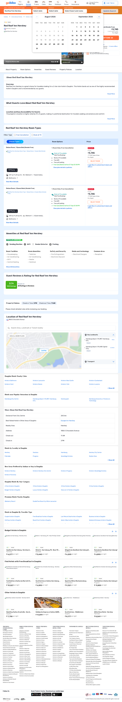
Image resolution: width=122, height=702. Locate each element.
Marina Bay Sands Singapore (108, 652)
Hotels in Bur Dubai (24, 658)
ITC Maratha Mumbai (75, 670)
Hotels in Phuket (24, 650)
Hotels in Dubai (57, 630)
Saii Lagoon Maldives (92, 653)
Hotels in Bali (56, 651)
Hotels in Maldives (58, 647)
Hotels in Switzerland (9, 655)
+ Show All (111, 388)
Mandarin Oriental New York (94, 637)
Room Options (25, 69)
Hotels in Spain (7, 659)
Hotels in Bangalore (41, 636)
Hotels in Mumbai (41, 634)
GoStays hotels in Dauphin (13, 520)
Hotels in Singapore (25, 654)
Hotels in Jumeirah (24, 641)
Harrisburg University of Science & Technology (99, 400)
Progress (35, 456)
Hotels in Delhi (40, 632)
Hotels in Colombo (58, 645)
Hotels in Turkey (7, 657)
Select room (95, 161)
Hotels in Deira (23, 643)
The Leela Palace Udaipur (76, 649)
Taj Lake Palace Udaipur (76, 660)
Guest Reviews (50, 69)
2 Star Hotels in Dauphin (12, 486)
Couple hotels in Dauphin (12, 516)
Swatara (35, 452)
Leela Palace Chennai (75, 644)
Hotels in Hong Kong (58, 653)
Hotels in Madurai (41, 653)
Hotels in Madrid (24, 639)
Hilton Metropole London (93, 684)
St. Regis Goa (73, 647)
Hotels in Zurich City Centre (25, 671)
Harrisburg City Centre (11, 399)
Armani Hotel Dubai (91, 652)
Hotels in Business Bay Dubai (26, 646)
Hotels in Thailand (8, 653)
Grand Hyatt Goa (74, 636)
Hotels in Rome (57, 649)
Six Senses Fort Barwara (76, 632)
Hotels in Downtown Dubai (26, 674)
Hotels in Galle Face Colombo (11, 672)
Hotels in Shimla (40, 660)
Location (78, 69)
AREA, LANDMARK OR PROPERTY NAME (14, 8)
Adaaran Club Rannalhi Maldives (92, 631)
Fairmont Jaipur (74, 630)
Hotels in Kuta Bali (8, 666)
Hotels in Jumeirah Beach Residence (10, 674)
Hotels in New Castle (67, 380)
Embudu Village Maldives (93, 666)
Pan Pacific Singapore (92, 657)
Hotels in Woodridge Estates (97, 471)
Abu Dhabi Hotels (8, 636)
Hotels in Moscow (58, 657)
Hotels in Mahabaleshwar (43, 659)
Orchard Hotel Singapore (93, 668)
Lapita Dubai (106, 664)
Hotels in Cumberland (95, 380)
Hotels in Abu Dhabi (24, 660)
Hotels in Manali (40, 662)
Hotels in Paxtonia (10, 475)
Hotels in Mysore (41, 647)
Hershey (7, 452)
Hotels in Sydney (8, 677)
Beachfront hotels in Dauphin (42, 520)
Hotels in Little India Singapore (25, 668)
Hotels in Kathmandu (59, 634)
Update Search (109, 11)
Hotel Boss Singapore (92, 655)
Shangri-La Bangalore (75, 642)
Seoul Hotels (6, 644)
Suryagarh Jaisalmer (75, 664)
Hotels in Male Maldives (9, 649)
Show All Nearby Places (17, 336)
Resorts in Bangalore (42, 666)
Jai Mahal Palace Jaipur (76, 640)
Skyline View (93, 456)
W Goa (70, 634)
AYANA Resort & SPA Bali (109, 662)
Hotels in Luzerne (94, 384)
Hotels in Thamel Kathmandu (24, 631)
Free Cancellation (22, 135)
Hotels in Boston (7, 670)
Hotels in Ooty (40, 657)
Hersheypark (65, 399)
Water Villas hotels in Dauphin (70, 520)
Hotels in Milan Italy (25, 634)
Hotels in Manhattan (9, 668)
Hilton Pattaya (90, 677)
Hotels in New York (24, 656)
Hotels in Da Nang (24, 638)
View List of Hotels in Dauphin (70, 490)
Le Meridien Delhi (74, 655)
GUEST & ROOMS (68, 8)
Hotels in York (65, 384)
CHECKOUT (51, 8)
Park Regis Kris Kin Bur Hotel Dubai (109, 648)
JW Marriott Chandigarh (76, 651)
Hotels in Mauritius (8, 660)
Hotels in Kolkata (41, 655)
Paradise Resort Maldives (110, 660)
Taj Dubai (88, 641)
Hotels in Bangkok (58, 632)
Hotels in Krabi (23, 665)
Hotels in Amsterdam (59, 644)
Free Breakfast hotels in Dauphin (43, 516)
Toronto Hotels (7, 634)
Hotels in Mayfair (24, 648)
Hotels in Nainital (41, 664)
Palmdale (7, 456)
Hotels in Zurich (57, 659)
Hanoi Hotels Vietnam (9, 647)
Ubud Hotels (6, 642)
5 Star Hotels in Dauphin (96, 486)
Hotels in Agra (40, 642)
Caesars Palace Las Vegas (93, 659)
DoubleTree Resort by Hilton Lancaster (45, 501)
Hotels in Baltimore (10, 380)
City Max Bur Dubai (108, 656)
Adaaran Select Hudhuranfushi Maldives (93, 645)
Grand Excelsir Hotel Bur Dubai (110, 643)
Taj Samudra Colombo (92, 675)
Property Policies (66, 69)
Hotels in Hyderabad (42, 638)
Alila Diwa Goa (73, 668)
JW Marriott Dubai (91, 650)
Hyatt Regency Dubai (109, 658)
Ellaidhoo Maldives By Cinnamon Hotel (109, 640)
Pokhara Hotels (7, 640)
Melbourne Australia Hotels (11, 645)
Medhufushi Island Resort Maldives (110, 633)
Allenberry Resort (10, 501)
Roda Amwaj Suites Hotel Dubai (93, 634)
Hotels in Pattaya (24, 652)
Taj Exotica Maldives (108, 646)
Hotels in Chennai (41, 651)
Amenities (37, 69)
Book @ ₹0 (37, 135)
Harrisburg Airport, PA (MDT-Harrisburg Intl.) (44, 400)
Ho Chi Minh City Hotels (9, 638)
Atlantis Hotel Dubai (92, 643)
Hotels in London (57, 642)
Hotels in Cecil (9, 384)
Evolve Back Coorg (74, 657)
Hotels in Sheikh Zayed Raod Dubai (9, 679)
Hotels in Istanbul (24, 661)
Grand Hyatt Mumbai (75, 662)
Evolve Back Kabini (74, 679)
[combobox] (17, 10)
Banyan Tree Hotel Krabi (109, 630)
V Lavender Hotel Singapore (110, 636)
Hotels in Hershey (10, 471)
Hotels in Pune (40, 640)
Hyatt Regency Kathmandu (94, 679)
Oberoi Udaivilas (74, 672)
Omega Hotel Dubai (91, 639)
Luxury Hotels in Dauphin (40, 490)
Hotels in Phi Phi (24, 636)
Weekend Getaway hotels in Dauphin (100, 520)
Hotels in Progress (66, 471)
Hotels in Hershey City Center (42, 471)
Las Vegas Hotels (8, 630)
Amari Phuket (90, 648)
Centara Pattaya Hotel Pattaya (92, 664)
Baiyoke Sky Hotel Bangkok (93, 661)
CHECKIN (35, 8)
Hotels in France (7, 662)
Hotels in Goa (40, 630)
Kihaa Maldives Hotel (109, 654)
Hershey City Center (95, 452)
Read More (111, 94)
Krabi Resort (89, 681)
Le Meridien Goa (73, 666)
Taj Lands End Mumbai (75, 659)
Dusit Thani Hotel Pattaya (76, 677)
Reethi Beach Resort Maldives (92, 671)
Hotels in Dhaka (57, 660)
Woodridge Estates (67, 456)
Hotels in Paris (57, 640)
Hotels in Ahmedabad (42, 645)
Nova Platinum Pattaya (109, 638)
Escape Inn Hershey (68, 421)
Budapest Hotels (8, 632)
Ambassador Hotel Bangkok (94, 673)
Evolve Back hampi (74, 674)
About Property (11, 69)
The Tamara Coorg (74, 638)
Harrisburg (64, 452)
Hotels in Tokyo (23, 663)
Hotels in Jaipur (40, 644)
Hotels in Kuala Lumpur (59, 655)
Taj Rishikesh (73, 645)
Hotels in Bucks (37, 384)
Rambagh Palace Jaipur (76, 653)
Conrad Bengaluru (74, 675)
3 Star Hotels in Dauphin (40, 486)
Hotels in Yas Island (8, 682)
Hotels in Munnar (41, 649)
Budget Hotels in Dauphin (12, 490)
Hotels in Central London (26, 675)
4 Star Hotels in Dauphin (68, 486)
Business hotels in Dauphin (97, 516)
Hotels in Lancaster (39, 380)
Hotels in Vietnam (8, 651)
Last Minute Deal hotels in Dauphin (71, 516)
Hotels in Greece (7, 664)
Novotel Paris (90, 682)
